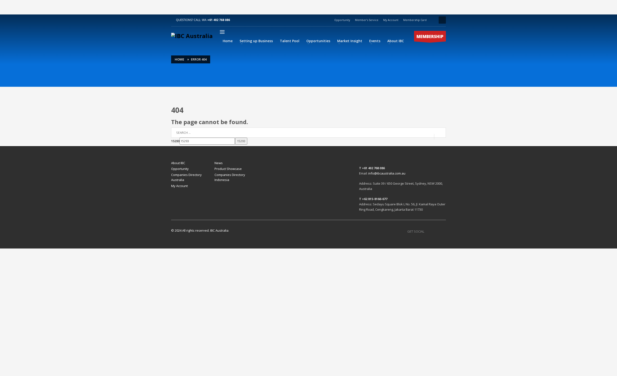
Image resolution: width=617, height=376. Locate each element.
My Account (390, 20)
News (219, 163)
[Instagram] (442, 231)
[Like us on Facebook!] (427, 231)
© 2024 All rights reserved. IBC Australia (199, 230)
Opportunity (342, 20)
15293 (175, 141)
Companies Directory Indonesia (230, 177)
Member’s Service (366, 20)
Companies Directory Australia (186, 177)
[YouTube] (435, 231)
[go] (440, 136)
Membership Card (415, 20)
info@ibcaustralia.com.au (386, 173)
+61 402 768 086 (218, 20)
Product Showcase (228, 169)
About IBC (178, 163)
